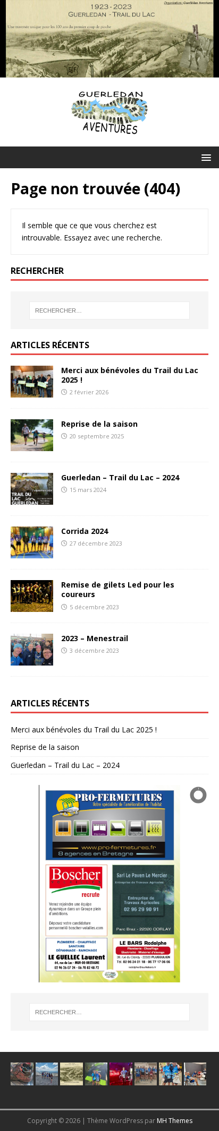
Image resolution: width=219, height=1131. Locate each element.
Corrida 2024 (84, 531)
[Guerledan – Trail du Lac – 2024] (32, 499)
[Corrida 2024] (32, 552)
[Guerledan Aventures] (109, 71)
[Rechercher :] (110, 310)
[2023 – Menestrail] (32, 659)
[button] (204, 157)
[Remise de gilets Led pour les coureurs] (32, 606)
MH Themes (174, 1120)
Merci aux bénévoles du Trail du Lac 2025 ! (129, 375)
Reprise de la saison (99, 424)
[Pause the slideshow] (176, 883)
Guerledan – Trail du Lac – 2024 (120, 477)
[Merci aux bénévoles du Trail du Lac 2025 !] (32, 391)
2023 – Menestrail (94, 638)
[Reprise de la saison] (32, 445)
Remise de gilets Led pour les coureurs (117, 589)
